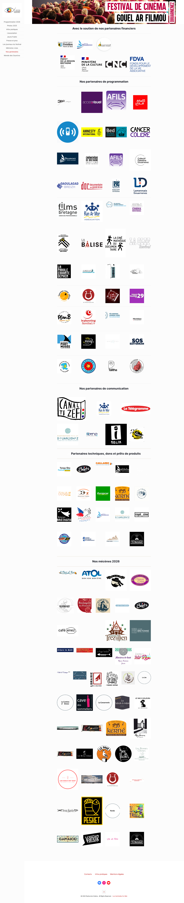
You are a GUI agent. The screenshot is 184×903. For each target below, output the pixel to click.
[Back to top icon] (104, 892)
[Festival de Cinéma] (12, 10)
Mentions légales (117, 874)
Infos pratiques (101, 874)
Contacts (88, 874)
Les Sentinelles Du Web (120, 896)
